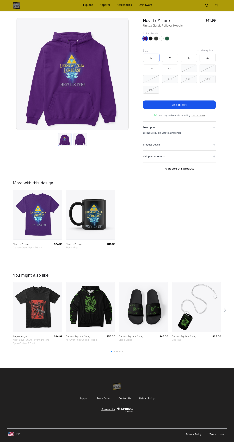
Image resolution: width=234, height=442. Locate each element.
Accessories (124, 5)
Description (149, 127)
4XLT (151, 89)
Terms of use (217, 434)
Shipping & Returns (154, 156)
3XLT (207, 79)
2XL (151, 68)
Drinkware (145, 5)
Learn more (198, 115)
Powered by (108, 409)
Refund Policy (147, 398)
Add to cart (179, 105)
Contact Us (125, 398)
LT (151, 79)
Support (84, 398)
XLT (170, 79)
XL (207, 57)
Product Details (152, 144)
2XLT (189, 79)
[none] (205, 50)
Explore (88, 5)
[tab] (64, 139)
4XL (189, 68)
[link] (37, 214)
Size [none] (145, 50)
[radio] (151, 58)
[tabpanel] (72, 74)
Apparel (105, 5)
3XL (170, 68)
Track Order (103, 398)
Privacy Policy (193, 434)
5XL (208, 68)
